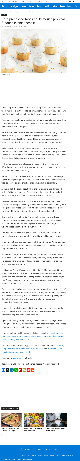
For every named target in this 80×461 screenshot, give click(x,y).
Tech (39, 6)
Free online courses (40, 1)
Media (30, 1)
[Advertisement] (34, 91)
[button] (76, 6)
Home (23, 6)
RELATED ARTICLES (10, 408)
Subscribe (22, 1)
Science (31, 6)
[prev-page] (2, 435)
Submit (15, 1)
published (17, 358)
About (3, 1)
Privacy (40, 455)
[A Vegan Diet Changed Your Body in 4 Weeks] (34, 420)
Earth (62, 6)
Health (46, 6)
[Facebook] (66, 1)
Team (9, 1)
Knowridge (7, 26)
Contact (58, 455)
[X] (77, 1)
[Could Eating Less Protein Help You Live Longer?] (11, 420)
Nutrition (9, 12)
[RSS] (73, 1)
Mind (55, 6)
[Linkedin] (70, 1)
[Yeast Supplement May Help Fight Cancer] (56, 420)
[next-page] (6, 435)
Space (69, 6)
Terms (34, 455)
